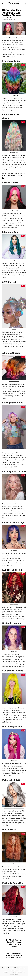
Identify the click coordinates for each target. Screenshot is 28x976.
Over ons (4, 968)
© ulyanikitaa (14, 760)
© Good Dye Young (14, 210)
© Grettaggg (14, 550)
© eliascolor (14, 450)
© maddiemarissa (14, 705)
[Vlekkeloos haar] (14, 4)
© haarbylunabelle (14, 152)
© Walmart (14, 260)
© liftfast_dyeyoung (14, 95)
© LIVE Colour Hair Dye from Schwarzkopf (14, 808)
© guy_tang (14, 916)
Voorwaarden (21, 968)
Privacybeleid (12, 968)
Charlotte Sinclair (8, 17)
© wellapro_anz (14, 500)
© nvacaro (14, 329)
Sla (24, 65)
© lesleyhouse (14, 651)
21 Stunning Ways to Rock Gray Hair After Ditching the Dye (13, 175)
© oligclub (14, 863)
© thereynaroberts (14, 604)
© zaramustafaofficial (14, 381)
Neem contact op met (14, 970)
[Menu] (2, 4)
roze (9, 506)
